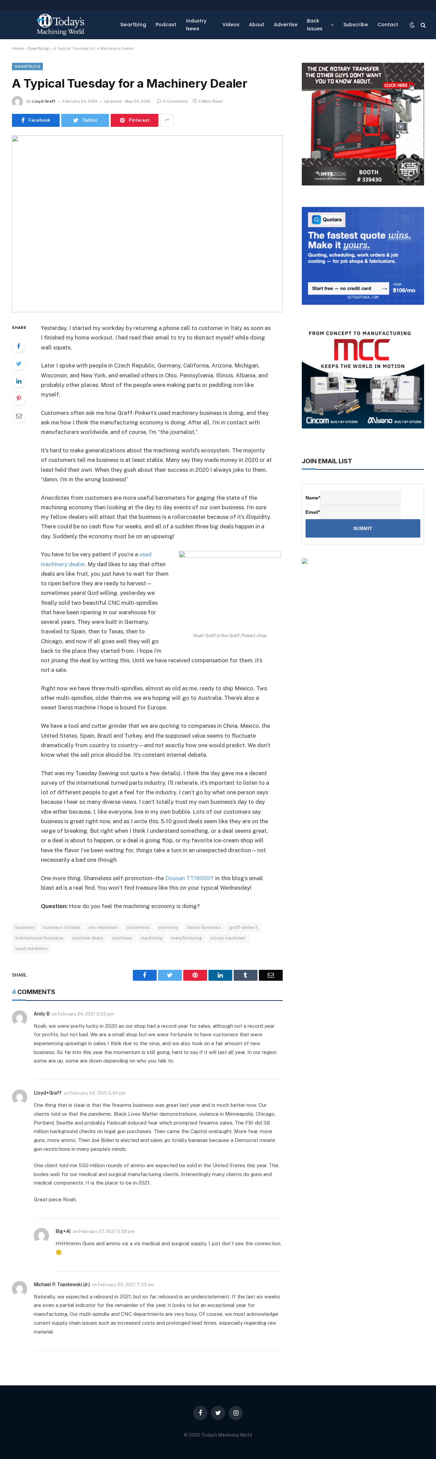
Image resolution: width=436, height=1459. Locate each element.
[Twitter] (19, 363)
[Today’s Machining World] (60, 24)
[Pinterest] (19, 398)
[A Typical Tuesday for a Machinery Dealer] (147, 223)
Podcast (166, 24)
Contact (387, 24)
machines (122, 938)
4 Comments (175, 101)
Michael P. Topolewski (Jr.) (62, 1284)
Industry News (196, 24)
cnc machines (103, 927)
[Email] (19, 415)
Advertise (285, 24)
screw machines (228, 938)
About (256, 24)
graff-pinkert (243, 927)
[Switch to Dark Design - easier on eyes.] (412, 25)
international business (39, 938)
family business (204, 927)
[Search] (422, 24)
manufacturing (186, 938)
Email (313, 512)
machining (152, 938)
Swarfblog (133, 24)
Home (18, 48)
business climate (61, 927)
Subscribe (355, 24)
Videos (230, 24)
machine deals (88, 938)
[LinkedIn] (19, 381)
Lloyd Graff (43, 101)
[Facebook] (19, 346)
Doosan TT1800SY (189, 878)
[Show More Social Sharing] (167, 120)
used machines (31, 948)
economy (168, 927)
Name (313, 497)
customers (138, 927)
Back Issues (315, 24)
